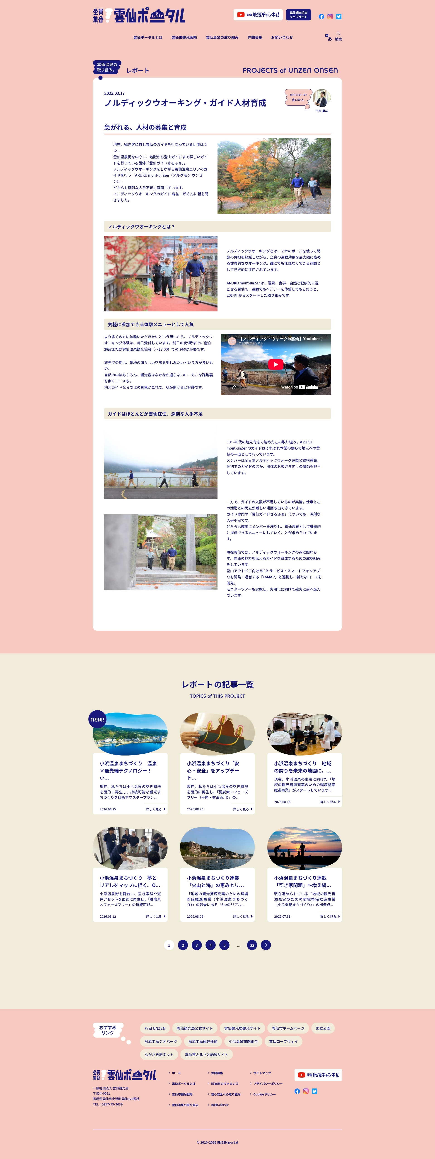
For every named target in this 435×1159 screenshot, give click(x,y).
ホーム (176, 1073)
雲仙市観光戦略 (184, 37)
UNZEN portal (227, 1142)
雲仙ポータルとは (147, 37)
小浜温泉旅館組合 (243, 1041)
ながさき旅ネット (159, 1054)
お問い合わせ (282, 37)
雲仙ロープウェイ (283, 1041)
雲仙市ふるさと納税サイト (206, 1054)
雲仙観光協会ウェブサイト (298, 14)
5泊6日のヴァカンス (224, 1083)
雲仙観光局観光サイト (242, 1028)
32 (252, 945)
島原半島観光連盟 (203, 1041)
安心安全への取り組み (226, 1094)
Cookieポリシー (264, 1094)
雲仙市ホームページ (288, 1028)
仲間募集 (255, 37)
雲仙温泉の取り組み (222, 37)
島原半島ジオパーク (161, 1041)
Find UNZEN (155, 1028)
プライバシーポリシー (268, 1083)
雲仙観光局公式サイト (195, 1028)
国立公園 (323, 1028)
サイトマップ (262, 1073)
